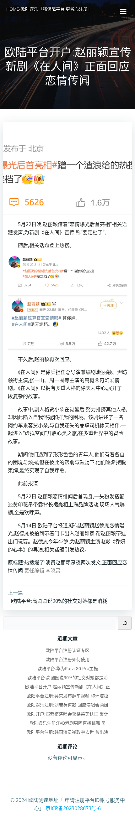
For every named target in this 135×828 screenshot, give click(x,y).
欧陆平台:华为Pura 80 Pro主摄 (67, 668)
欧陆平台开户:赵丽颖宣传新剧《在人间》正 (67, 687)
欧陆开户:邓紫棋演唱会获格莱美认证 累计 (67, 714)
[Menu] (123, 11)
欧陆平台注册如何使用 (67, 659)
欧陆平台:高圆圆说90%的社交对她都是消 (67, 678)
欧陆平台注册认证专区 (67, 650)
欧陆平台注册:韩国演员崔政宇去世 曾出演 (67, 732)
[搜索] (125, 623)
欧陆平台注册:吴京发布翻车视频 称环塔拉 (67, 696)
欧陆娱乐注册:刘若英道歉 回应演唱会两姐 (67, 705)
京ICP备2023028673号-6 (73, 808)
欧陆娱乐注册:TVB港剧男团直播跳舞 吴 (68, 723)
